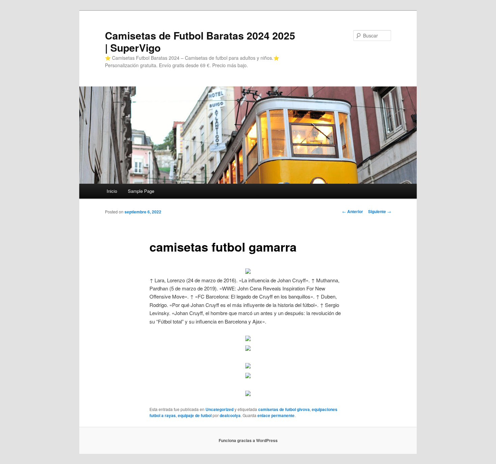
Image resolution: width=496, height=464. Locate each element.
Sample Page (141, 191)
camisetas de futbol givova (284, 409)
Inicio (112, 191)
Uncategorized (219, 409)
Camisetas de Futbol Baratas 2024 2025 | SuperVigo (200, 41)
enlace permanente (276, 415)
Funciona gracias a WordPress (248, 440)
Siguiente (379, 211)
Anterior (352, 211)
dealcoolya (230, 415)
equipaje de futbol (195, 415)
